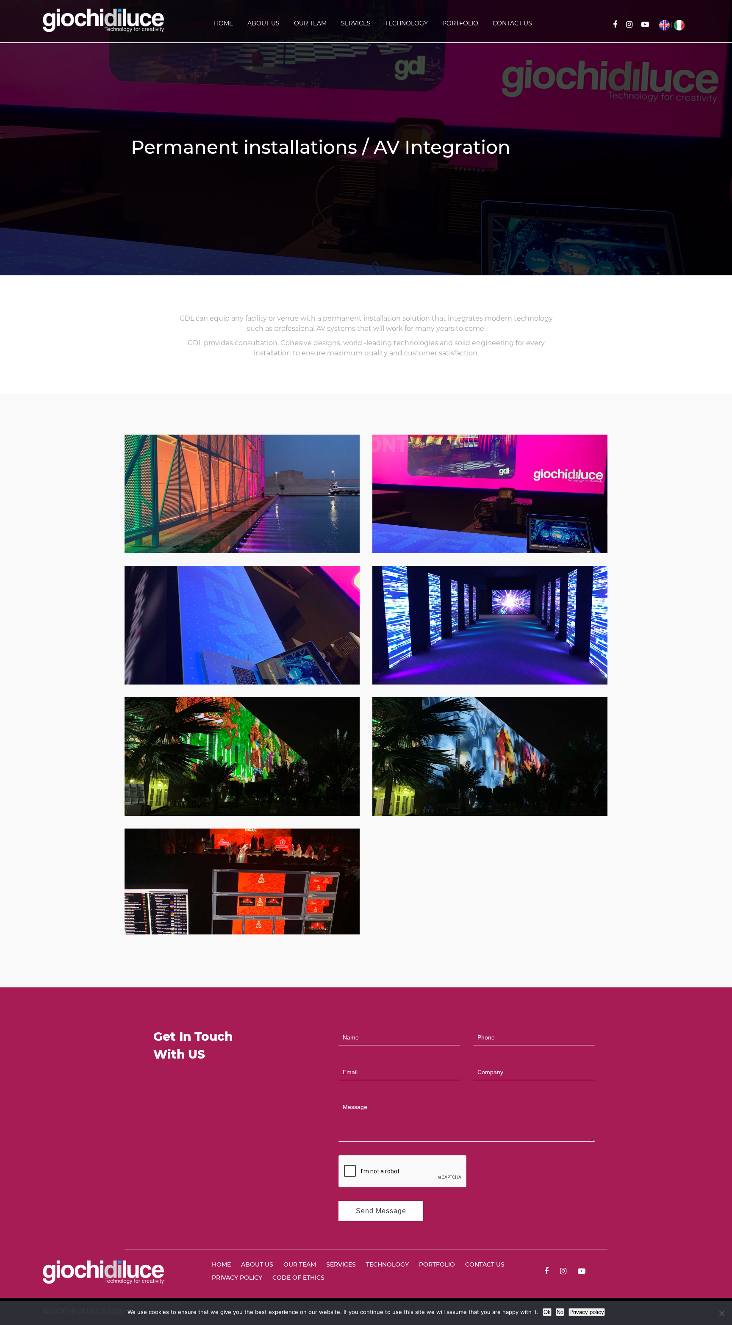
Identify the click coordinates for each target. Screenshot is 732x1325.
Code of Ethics (298, 1277)
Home (223, 23)
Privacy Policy (237, 1277)
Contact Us (512, 23)
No (560, 1312)
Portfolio (460, 23)
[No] (721, 1313)
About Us (263, 23)
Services (356, 23)
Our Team (310, 23)
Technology (406, 23)
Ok (547, 1312)
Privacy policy (586, 1312)
